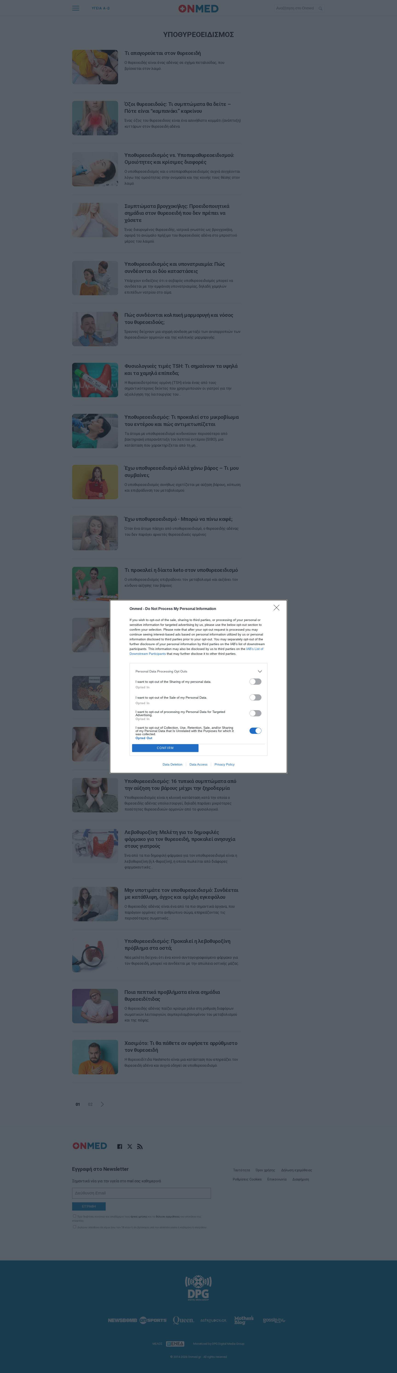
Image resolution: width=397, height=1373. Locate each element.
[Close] (278, 609)
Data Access (198, 764)
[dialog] (198, 686)
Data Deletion (172, 764)
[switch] (255, 681)
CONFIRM (165, 748)
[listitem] (198, 671)
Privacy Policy (225, 764)
